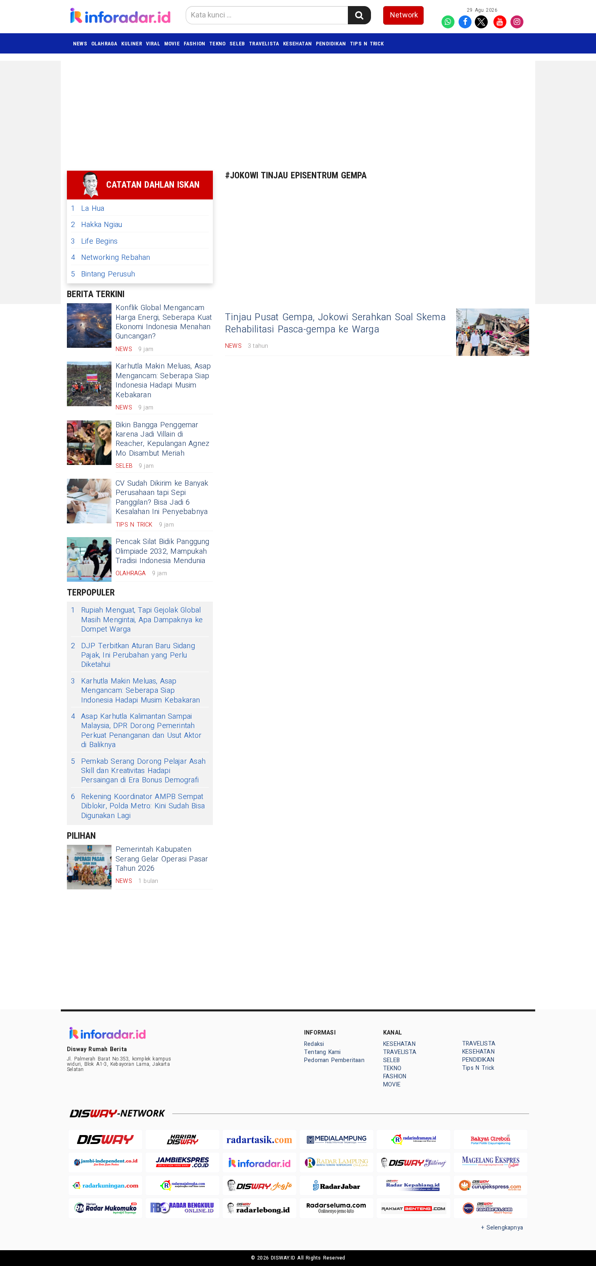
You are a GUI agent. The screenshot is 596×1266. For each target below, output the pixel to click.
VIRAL (153, 44)
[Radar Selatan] (490, 1208)
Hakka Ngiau (96, 224)
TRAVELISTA (264, 44)
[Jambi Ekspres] (182, 1162)
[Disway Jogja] (259, 1185)
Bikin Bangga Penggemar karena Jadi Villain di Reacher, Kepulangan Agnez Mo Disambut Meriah (162, 439)
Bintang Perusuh (103, 274)
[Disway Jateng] (413, 1162)
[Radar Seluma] (336, 1208)
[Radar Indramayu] (413, 1139)
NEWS (80, 44)
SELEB (237, 44)
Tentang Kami (322, 1052)
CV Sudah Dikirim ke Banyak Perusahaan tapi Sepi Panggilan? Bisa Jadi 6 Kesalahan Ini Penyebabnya (162, 497)
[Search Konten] (359, 15)
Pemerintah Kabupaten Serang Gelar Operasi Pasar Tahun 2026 (162, 859)
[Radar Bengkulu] (182, 1208)
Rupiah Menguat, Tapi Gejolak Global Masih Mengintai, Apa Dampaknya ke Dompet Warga (137, 620)
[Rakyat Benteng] (413, 1208)
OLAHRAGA (104, 44)
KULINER (131, 44)
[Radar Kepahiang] (413, 1185)
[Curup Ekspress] (490, 1185)
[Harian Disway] (182, 1139)
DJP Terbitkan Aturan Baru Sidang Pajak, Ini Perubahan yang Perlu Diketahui (133, 655)
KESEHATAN (297, 44)
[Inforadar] (259, 1162)
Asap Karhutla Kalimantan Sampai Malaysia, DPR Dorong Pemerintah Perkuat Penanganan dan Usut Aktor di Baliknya (136, 731)
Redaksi (314, 1044)
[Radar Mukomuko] (105, 1208)
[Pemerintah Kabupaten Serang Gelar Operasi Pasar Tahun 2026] (89, 867)
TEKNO (217, 44)
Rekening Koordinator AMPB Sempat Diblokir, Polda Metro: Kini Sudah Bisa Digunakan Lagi (138, 806)
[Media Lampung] (336, 1139)
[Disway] (105, 1139)
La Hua (87, 208)
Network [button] (404, 15)
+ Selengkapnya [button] (502, 1227)
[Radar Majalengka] (182, 1185)
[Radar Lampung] (336, 1162)
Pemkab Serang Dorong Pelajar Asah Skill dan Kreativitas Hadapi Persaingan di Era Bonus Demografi (138, 771)
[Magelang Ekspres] (490, 1162)
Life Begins (94, 241)
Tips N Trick (367, 44)
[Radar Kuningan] (105, 1185)
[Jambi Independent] (105, 1162)
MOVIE (172, 44)
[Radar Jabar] (336, 1185)
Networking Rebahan (110, 257)
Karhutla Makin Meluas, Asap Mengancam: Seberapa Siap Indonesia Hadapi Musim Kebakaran (163, 380)
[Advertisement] (565, 182)
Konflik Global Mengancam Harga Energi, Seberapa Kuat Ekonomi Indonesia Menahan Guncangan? (164, 322)
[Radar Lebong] (259, 1208)
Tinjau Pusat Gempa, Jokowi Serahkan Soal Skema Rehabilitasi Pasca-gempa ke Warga (335, 323)
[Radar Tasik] (259, 1139)
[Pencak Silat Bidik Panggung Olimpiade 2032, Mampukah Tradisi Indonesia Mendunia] (89, 559)
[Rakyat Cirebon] (490, 1139)
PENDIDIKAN (331, 44)
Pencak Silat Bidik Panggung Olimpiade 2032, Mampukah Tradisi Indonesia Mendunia (163, 551)
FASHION (194, 44)
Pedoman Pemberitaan (334, 1060)
